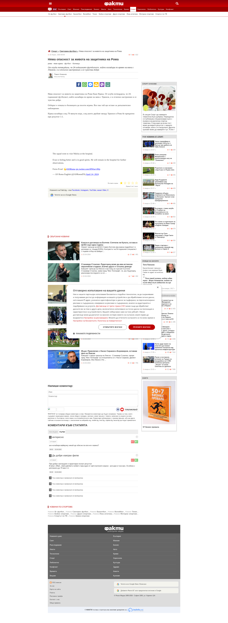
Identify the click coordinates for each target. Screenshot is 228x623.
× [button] (158, 287)
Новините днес (56, 536)
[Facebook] (78, 84)
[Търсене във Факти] (177, 3)
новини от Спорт (155, 137)
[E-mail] (96, 84)
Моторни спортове (146, 14)
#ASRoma (70, 169)
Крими (126, 9)
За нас (52, 586)
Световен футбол (65, 14)
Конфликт (169, 9)
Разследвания (86, 9)
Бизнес (96, 9)
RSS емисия (56, 582)
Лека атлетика (132, 14)
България (62, 9)
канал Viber (101, 190)
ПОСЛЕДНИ (53, 432)
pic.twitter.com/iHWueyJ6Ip (88, 169)
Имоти (103, 9)
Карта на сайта (55, 589)
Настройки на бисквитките (85, 321)
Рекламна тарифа (56, 596)
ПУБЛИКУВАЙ (131, 410)
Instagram (84, 190)
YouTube (92, 190)
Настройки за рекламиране (96, 318)
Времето (53, 571)
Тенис (95, 14)
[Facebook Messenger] (90, 84)
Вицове (53, 576)
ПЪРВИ (62, 432)
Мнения (76, 9)
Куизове (116, 576)
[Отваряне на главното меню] (50, 3)
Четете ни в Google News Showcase (133, 584)
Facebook (76, 190)
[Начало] (113, 3)
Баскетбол (77, 14)
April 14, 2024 (92, 174)
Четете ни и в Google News (65, 195)
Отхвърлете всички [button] (112, 327)
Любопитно (151, 9)
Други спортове (119, 14)
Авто (109, 9)
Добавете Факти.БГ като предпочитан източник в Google (141, 590)
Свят (69, 9)
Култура (161, 9)
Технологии (117, 9)
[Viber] (102, 84)
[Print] (107, 84)
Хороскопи (141, 9)
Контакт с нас (55, 599)
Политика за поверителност (109, 321)
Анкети (116, 571)
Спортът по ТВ (161, 14)
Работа (52, 593)
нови (172, 296)
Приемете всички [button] (141, 327)
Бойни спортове (105, 14)
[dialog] (114, 311)
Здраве (116, 567)
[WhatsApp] (84, 84)
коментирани (162, 296)
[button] (86, 333)
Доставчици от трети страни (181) (110, 306)
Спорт (133, 9)
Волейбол (87, 14)
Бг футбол (52, 14)
